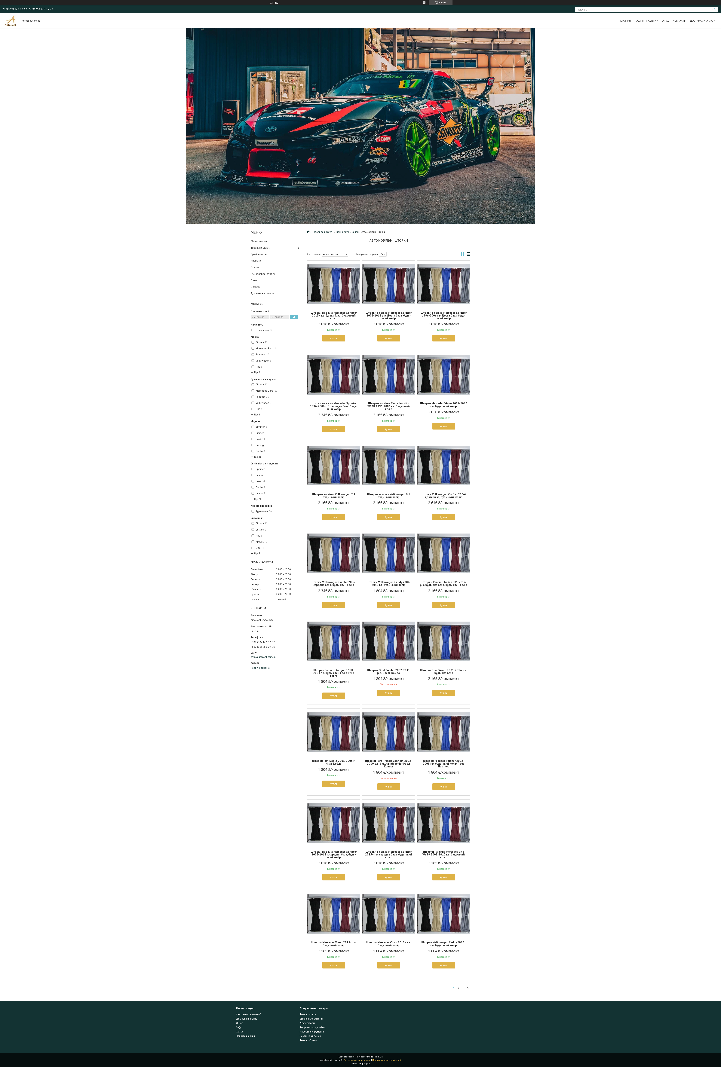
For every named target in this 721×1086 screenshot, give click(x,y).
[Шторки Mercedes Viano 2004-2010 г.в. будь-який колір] (443, 374)
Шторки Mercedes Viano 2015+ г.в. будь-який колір (334, 944)
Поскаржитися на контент (357, 1060)
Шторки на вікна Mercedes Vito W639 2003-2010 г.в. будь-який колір (443, 854)
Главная (625, 20)
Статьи (255, 267)
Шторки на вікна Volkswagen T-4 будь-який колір (333, 495)
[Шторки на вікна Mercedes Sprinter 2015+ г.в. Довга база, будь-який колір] (333, 284)
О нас (665, 20)
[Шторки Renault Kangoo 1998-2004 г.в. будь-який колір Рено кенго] (333, 641)
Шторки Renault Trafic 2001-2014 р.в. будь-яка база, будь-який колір (443, 583)
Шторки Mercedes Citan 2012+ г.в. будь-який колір (388, 944)
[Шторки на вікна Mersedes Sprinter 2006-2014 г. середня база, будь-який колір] (333, 823)
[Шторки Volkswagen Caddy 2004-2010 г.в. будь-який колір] (388, 553)
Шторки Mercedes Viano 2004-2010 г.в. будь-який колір (443, 405)
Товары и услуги (645, 20)
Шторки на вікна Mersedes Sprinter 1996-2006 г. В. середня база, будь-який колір (333, 406)
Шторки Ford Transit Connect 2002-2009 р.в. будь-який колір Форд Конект (388, 763)
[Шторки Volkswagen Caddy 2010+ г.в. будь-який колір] (443, 913)
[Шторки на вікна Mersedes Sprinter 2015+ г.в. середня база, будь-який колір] (388, 823)
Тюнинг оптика (308, 1014)
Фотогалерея (259, 241)
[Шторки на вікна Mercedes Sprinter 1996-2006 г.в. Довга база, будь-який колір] (443, 284)
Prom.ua (378, 1056)
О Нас (239, 1023)
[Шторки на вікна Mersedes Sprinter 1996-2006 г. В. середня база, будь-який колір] (333, 374)
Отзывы (255, 287)
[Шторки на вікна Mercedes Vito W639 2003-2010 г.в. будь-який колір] (443, 823)
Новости (256, 260)
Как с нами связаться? (248, 1014)
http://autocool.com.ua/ (263, 657)
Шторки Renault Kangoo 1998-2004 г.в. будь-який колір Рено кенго (333, 673)
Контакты (679, 20)
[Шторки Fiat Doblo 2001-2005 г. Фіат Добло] (333, 732)
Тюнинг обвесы (308, 1040)
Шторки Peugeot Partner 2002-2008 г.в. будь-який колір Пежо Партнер (444, 763)
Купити (334, 338)
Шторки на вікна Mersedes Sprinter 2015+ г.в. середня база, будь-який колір (388, 854)
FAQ (238, 1027)
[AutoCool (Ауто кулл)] (10, 20)
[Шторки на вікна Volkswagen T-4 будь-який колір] (333, 465)
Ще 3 (257, 372)
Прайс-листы (259, 254)
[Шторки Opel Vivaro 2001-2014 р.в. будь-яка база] (443, 641)
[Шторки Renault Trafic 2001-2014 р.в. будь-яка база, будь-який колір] (443, 553)
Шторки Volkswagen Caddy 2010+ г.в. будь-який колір (443, 944)
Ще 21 (257, 456)
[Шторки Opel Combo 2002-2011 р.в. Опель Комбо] (388, 641)
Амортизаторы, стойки (312, 1027)
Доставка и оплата (702, 20)
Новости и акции (245, 1036)
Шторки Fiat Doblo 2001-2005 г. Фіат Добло (333, 762)
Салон (355, 232)
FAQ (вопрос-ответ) (263, 274)
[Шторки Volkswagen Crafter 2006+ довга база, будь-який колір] (443, 465)
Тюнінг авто (342, 232)
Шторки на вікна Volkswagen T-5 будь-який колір (388, 495)
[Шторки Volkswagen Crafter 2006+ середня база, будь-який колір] (333, 553)
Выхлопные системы (311, 1018)
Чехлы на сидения (310, 1036)
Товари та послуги (322, 232)
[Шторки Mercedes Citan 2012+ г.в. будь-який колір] (388, 913)
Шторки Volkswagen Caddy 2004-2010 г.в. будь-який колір (389, 583)
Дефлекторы (307, 1023)
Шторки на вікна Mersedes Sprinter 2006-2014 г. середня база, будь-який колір (334, 854)
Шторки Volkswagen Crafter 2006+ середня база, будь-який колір (334, 583)
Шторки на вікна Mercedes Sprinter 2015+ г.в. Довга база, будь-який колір (334, 315)
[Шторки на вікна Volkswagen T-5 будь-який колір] (388, 465)
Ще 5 (257, 553)
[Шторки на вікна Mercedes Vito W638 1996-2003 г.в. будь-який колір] (388, 374)
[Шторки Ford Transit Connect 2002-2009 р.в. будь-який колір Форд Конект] (388, 732)
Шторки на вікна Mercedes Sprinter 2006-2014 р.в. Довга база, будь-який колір (389, 315)
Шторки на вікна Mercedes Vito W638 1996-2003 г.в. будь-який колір (388, 406)
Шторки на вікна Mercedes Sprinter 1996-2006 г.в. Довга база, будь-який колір (444, 315)
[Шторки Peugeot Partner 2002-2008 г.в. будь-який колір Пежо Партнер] (443, 732)
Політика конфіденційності (386, 1060)
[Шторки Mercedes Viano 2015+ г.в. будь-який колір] (333, 913)
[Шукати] (714, 9)
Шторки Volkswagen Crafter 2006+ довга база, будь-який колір (444, 495)
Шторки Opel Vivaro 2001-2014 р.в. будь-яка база (443, 671)
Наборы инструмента (312, 1031)
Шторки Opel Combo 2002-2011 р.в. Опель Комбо (388, 671)
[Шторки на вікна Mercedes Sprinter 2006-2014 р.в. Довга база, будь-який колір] (388, 284)
